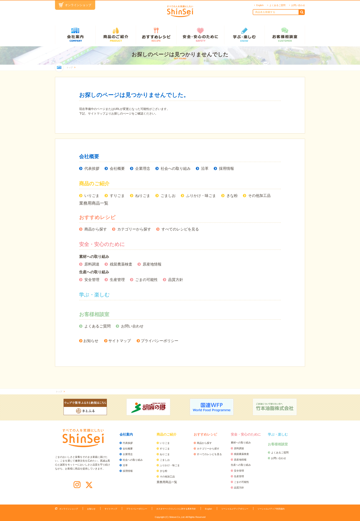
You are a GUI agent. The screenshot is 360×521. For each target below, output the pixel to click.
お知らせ (90, 341)
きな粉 (232, 196)
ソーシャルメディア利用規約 (271, 509)
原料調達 (91, 264)
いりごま (91, 196)
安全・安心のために (200, 34)
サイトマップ (119, 341)
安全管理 (91, 280)
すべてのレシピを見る (180, 229)
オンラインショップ (78, 5)
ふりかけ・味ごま (201, 196)
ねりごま (142, 196)
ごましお (168, 196)
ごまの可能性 (146, 280)
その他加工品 (259, 196)
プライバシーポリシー (159, 341)
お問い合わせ (298, 5)
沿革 (205, 168)
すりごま (117, 196)
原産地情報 (152, 264)
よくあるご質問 (277, 5)
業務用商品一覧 (93, 203)
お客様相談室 (285, 34)
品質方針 (175, 280)
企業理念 (142, 168)
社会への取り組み (176, 168)
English (260, 5)
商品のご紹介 (115, 34)
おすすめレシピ (156, 34)
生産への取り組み (94, 272)
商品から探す (95, 229)
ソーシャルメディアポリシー (234, 509)
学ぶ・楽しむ (244, 34)
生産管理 (117, 280)
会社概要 (89, 156)
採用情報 (226, 168)
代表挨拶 (91, 168)
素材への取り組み (94, 256)
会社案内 (75, 34)
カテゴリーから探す (134, 229)
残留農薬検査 (121, 264)
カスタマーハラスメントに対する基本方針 (176, 509)
